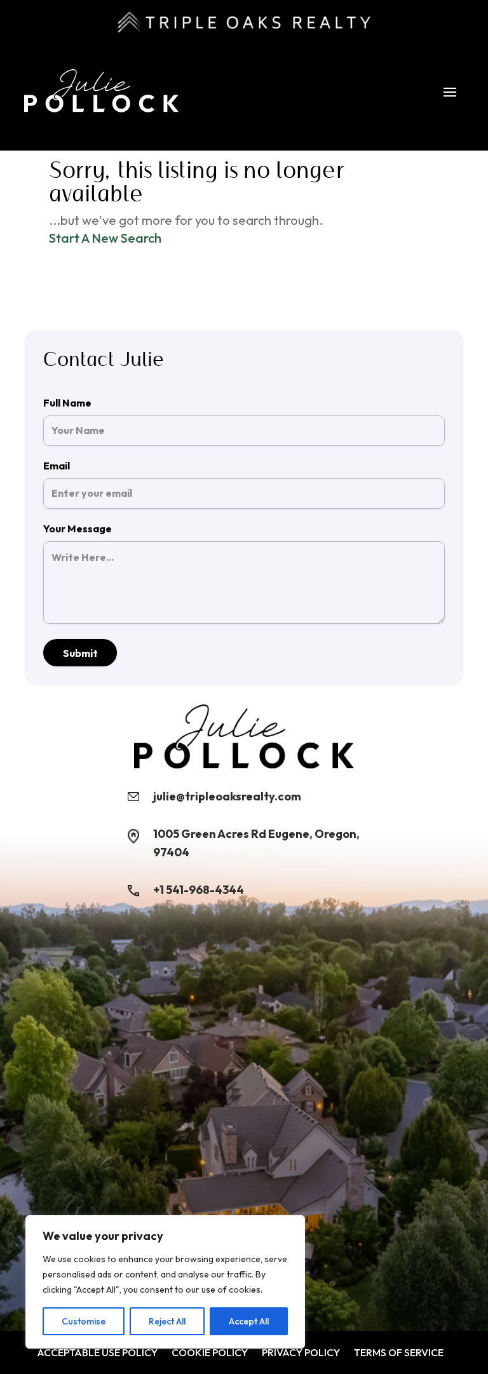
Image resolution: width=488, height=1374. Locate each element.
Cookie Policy (210, 1353)
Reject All (167, 1321)
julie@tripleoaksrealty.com (227, 796)
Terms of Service (399, 1353)
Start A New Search (105, 238)
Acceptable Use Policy (97, 1353)
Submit (80, 653)
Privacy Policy (301, 1353)
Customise (83, 1321)
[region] (165, 1282)
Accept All (249, 1321)
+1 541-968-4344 (198, 889)
